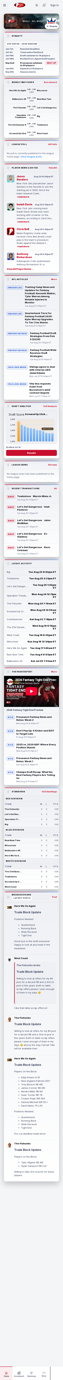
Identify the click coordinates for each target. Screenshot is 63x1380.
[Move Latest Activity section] (8, 563)
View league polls (31, 156)
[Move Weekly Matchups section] (8, 82)
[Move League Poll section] (8, 144)
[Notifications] (44, 5)
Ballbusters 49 (12, 850)
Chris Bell (23, 229)
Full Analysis (50, 406)
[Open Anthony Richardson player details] (11, 256)
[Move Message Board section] (8, 897)
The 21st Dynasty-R (13, 871)
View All (53, 168)
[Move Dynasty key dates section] (8, 36)
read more (23, 196)
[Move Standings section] (8, 791)
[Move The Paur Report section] (8, 672)
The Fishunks (12, 809)
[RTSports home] (19, 5)
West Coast (10, 887)
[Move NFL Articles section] (8, 279)
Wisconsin (10, 845)
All (55, 488)
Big (6, 824)
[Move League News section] (8, 465)
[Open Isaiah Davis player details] (11, 207)
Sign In (54, 5)
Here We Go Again (13, 855)
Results (31, 453)
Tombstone (11, 876)
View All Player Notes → (20, 269)
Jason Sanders (22, 178)
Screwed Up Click (13, 881)
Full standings (49, 791)
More (54, 279)
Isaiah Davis (24, 204)
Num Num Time (12, 840)
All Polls (52, 144)
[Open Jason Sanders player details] (11, 179)
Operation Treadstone (13, 819)
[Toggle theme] (37, 5)
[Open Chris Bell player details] (11, 231)
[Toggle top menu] (4, 5)
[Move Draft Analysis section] (8, 406)
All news (52, 465)
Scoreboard (50, 82)
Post (54, 897)
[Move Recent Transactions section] (8, 488)
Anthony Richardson (24, 255)
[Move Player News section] (8, 168)
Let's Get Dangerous (13, 814)
